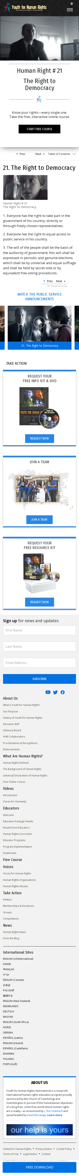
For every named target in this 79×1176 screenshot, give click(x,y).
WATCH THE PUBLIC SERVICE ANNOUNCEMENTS (39, 296)
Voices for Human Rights (17, 873)
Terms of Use (10, 1154)
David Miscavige (36, 1115)
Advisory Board (12, 730)
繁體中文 (8, 995)
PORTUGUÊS (10, 1064)
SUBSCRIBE (39, 679)
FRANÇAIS (8, 969)
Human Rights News (14, 932)
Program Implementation (17, 846)
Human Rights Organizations (19, 880)
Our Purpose (10, 711)
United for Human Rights (17, 1149)
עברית (6, 974)
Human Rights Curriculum (17, 834)
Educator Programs (14, 840)
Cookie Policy (64, 1149)
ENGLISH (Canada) (13, 980)
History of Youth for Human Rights (22, 717)
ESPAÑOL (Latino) (13, 1038)
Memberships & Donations (18, 906)
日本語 (6, 985)
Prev (22, 154)
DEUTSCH (8, 1011)
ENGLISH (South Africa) (16, 1022)
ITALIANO (8, 1059)
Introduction (10, 795)
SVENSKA (8, 1032)
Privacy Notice (44, 1149)
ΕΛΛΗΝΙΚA (8, 1053)
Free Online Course (14, 782)
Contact (46, 1154)
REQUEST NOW (39, 438)
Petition (7, 899)
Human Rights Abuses (15, 886)
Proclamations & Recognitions (20, 743)
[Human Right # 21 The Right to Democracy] (25, 187)
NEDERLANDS (10, 1006)
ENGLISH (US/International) (18, 959)
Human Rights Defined (16, 762)
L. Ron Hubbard (53, 1111)
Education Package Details (18, 821)
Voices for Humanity (14, 801)
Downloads (9, 853)
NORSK (7, 1027)
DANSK (7, 964)
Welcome (8, 815)
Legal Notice (30, 1154)
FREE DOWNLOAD (39, 1167)
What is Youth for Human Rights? (21, 705)
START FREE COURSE (39, 129)
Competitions (11, 918)
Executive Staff (11, 724)
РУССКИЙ (8, 990)
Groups (7, 912)
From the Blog (11, 938)
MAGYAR (8, 1016)
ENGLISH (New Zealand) (16, 1001)
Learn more (54, 1115)
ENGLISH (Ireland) (13, 1043)
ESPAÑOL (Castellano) (15, 1048)
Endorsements (11, 749)
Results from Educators (16, 827)
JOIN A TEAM (39, 519)
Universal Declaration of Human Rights (25, 775)
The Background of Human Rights (22, 769)
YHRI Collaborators (14, 736)
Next (38, 154)
